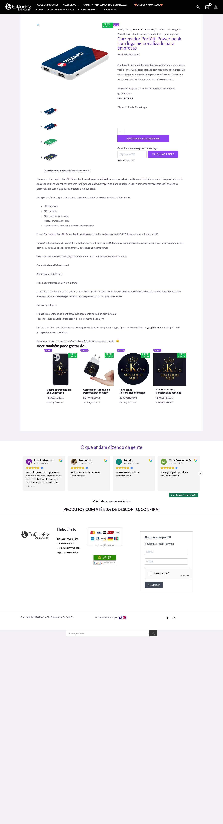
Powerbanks (147, 29)
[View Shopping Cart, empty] (207, 7)
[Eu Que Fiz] (18, 6)
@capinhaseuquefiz (157, 327)
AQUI (87, 340)
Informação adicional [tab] (65, 170)
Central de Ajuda (65, 543)
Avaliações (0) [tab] (83, 170)
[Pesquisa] (153, 633)
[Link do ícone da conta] (216, 7)
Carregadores (132, 29)
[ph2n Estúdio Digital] (123, 617)
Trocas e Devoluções (67, 538)
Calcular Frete (163, 154)
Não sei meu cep (125, 160)
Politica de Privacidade (69, 547)
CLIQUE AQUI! (125, 98)
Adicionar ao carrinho (143, 138)
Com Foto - (162, 29)
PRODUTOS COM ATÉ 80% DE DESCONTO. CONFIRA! (111, 509)
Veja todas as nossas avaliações (111, 501)
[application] (77, 4)
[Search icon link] (198, 7)
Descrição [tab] (49, 170)
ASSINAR (154, 585)
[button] (38, 24)
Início (120, 29)
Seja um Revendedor (67, 552)
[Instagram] (174, 617)
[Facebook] (167, 617)
